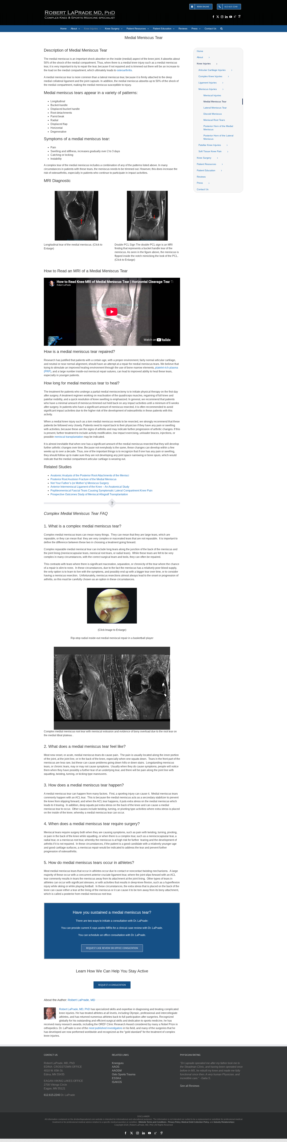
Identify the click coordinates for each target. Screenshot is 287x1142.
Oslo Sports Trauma (123, 1074)
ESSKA (116, 1078)
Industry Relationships (224, 1122)
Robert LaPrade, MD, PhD (74, 1009)
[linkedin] (226, 16)
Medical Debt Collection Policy (195, 1122)
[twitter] (217, 16)
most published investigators (105, 1028)
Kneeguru (118, 1063)
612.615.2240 (52, 1095)
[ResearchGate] (235, 16)
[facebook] (213, 16)
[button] (221, 28)
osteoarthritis (124, 70)
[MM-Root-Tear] (112, 648)
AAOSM (117, 1070)
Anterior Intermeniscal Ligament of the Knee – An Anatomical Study (89, 486)
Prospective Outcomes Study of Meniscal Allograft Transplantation (89, 494)
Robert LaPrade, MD (81, 1000)
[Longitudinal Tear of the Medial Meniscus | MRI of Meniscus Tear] (76, 192)
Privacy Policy (174, 1122)
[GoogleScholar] (239, 16)
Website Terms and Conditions (152, 1122)
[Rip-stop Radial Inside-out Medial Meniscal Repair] (112, 589)
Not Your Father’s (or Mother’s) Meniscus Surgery (79, 483)
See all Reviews (189, 1085)
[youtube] (230, 16)
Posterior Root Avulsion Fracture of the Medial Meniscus (83, 479)
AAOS (115, 1066)
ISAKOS (117, 1082)
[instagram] (222, 16)
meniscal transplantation (68, 436)
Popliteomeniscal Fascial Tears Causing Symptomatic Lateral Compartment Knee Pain (101, 490)
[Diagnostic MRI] (147, 192)
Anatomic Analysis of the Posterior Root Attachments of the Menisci (89, 475)
